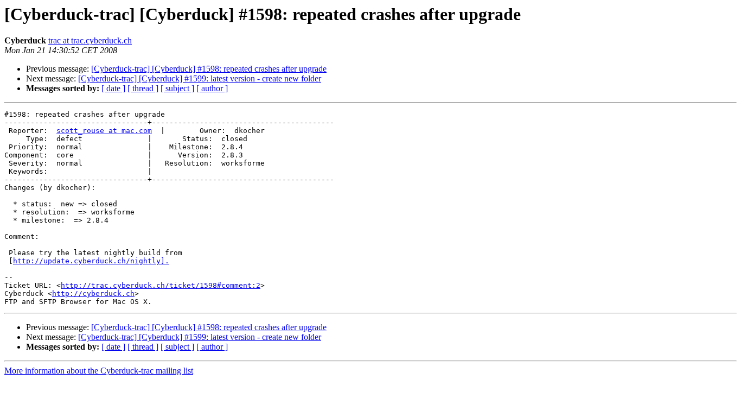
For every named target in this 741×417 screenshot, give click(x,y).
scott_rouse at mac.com (104, 131)
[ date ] (113, 88)
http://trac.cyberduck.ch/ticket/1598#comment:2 (160, 285)
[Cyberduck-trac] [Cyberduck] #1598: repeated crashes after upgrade (209, 68)
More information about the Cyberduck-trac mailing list (98, 370)
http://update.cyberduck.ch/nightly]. (91, 261)
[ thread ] (142, 88)
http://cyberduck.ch (93, 293)
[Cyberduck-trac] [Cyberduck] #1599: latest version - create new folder (199, 78)
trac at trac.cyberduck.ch (90, 40)
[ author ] (212, 88)
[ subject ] (177, 88)
